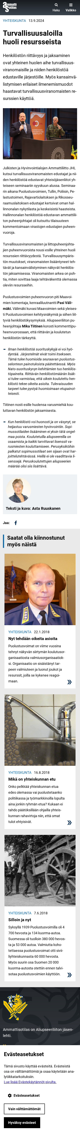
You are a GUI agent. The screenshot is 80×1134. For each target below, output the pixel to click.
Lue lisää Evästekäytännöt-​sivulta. (30, 1082)
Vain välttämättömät (24, 1109)
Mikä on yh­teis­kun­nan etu (32, 779)
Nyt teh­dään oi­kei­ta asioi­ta (32, 638)
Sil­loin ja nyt (19, 919)
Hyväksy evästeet (22, 1123)
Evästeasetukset (27, 1095)
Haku (56, 10)
